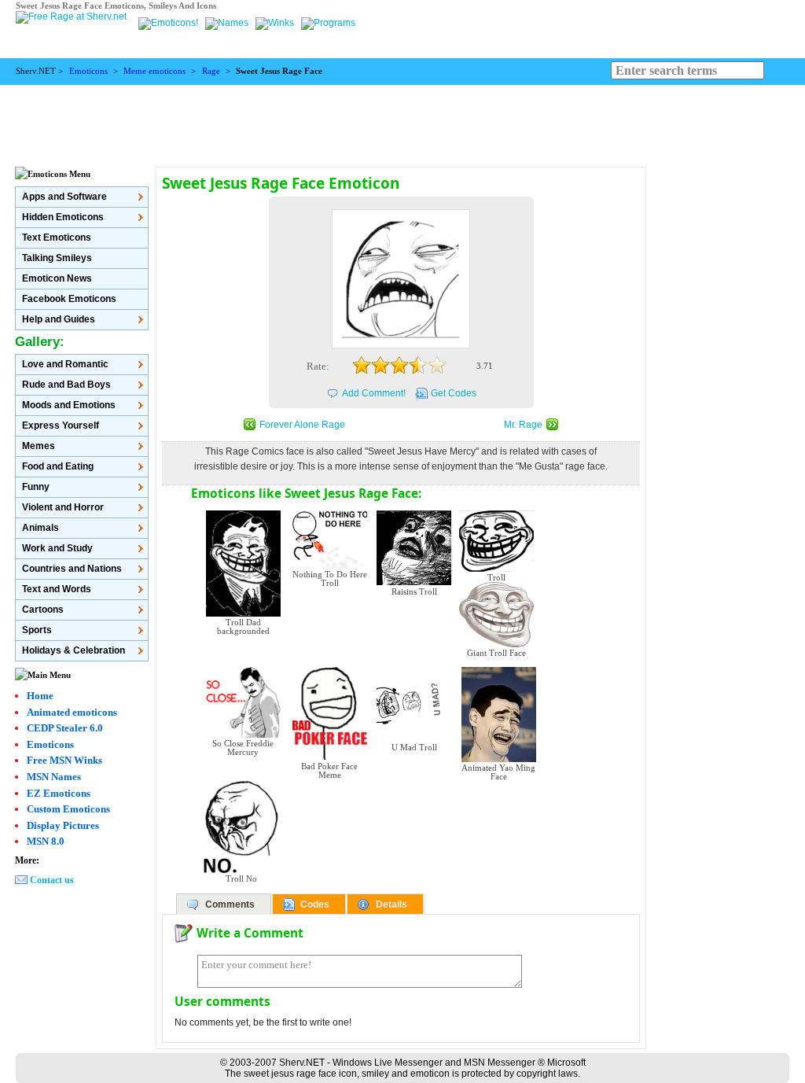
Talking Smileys (57, 257)
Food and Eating (58, 466)
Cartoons (43, 609)
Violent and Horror (63, 507)
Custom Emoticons (68, 809)
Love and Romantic (65, 364)
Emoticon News (57, 278)
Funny (36, 486)
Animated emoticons (72, 712)
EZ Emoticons (58, 793)
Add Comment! (374, 393)
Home (40, 696)
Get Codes (453, 393)
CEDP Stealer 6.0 (65, 728)
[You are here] (169, 22)
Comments (230, 904)
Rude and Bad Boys (66, 384)
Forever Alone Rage (302, 424)
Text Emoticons (56, 237)
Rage (211, 71)
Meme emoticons (154, 71)
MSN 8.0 (45, 841)
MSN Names (54, 777)
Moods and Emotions (69, 405)
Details (391, 904)
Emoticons (88, 71)
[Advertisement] (402, 120)
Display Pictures (63, 825)
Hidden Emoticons (63, 217)
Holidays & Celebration (73, 650)
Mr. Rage (523, 424)
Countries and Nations (72, 568)
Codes (314, 904)
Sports (37, 629)
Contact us (52, 880)
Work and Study (57, 548)
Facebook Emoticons (69, 298)
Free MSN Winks (64, 760)
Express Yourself (60, 425)
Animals (40, 527)
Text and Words (56, 589)
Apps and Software (64, 196)
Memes (38, 445)
